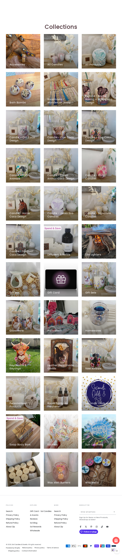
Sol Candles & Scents (20, 544)
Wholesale (35, 530)
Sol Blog (33, 522)
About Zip (10, 526)
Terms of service (53, 548)
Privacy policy (40, 548)
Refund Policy (12, 522)
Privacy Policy (12, 515)
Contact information (29, 551)
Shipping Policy (13, 519)
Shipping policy (14, 551)
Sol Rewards (35, 526)
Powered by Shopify (13, 548)
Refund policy (27, 548)
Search (9, 511)
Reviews (34, 519)
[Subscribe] (114, 512)
